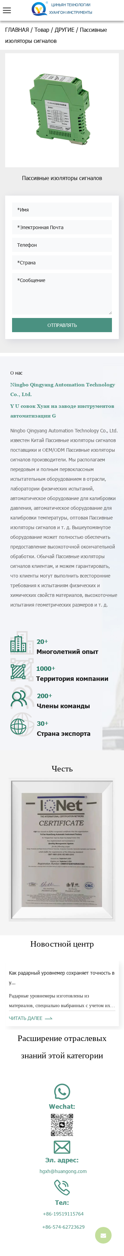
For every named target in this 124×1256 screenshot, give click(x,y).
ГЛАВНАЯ (17, 29)
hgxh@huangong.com (63, 1171)
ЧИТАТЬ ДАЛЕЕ (25, 1018)
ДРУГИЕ (64, 29)
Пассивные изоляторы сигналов (62, 178)
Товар (41, 29)
